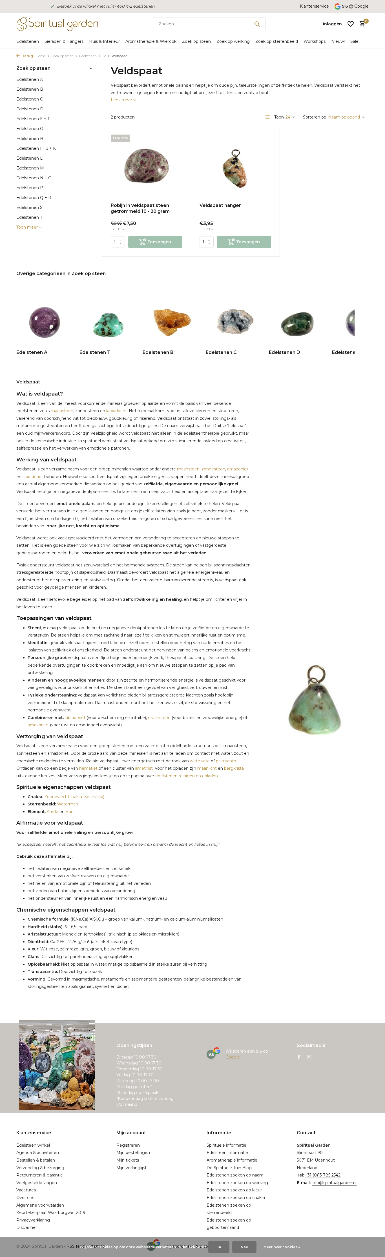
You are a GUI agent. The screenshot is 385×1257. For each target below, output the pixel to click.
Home (41, 56)
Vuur (70, 811)
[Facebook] (299, 1057)
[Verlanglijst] (351, 24)
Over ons (25, 1197)
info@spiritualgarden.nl (334, 1182)
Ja (219, 1247)
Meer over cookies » (282, 1247)
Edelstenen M (30, 168)
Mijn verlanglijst (131, 1167)
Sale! (354, 41)
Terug (27, 56)
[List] (267, 117)
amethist (144, 768)
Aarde (52, 811)
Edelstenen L (29, 158)
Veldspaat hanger (220, 205)
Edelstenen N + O (34, 177)
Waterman (67, 804)
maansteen (62, 410)
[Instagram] (309, 1057)
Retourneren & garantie (39, 1175)
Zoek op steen (196, 41)
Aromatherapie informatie (232, 1160)
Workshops (315, 41)
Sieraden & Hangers (64, 41)
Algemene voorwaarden (40, 1205)
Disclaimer (26, 1227)
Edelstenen (27, 41)
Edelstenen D (29, 108)
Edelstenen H (29, 138)
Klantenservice (314, 6)
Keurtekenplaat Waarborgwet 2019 (50, 1212)
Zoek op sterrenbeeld (276, 41)
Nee (244, 1247)
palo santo (226, 760)
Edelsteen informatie (227, 1152)
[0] (361, 24)
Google (361, 6)
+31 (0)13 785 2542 (322, 1175)
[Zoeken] (257, 24)
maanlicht (207, 768)
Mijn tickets (127, 1160)
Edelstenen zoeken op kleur (234, 1190)
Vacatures (26, 1190)
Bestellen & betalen (35, 1160)
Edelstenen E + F (33, 118)
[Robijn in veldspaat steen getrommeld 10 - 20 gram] (146, 166)
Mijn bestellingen (133, 1152)
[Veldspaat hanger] (235, 166)
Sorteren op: (315, 117)
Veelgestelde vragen (36, 1182)
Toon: (279, 117)
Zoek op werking (233, 41)
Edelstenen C (29, 99)
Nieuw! (338, 41)
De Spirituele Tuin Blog (229, 1167)
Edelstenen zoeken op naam (235, 1175)
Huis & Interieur (104, 41)
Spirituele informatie (226, 1145)
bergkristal (234, 768)
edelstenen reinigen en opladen (186, 775)
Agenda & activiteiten (37, 1152)
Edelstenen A (29, 79)
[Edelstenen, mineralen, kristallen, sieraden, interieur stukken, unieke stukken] (57, 24)
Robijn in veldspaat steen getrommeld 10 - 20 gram (140, 208)
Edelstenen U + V (92, 56)
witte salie (200, 760)
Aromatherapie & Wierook (150, 41)
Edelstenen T (29, 217)
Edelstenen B (29, 89)
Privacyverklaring (33, 1220)
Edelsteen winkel (33, 1145)
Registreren (128, 1145)
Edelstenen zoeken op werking (237, 1182)
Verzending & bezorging (40, 1167)
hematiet (88, 768)
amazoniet (237, 469)
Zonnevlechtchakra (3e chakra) (73, 796)
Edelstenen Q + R (33, 197)
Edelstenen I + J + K (36, 148)
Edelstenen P (29, 187)
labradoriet (116, 410)
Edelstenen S (29, 207)
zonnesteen (213, 469)
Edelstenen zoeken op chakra (236, 1197)
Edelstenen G (29, 128)
